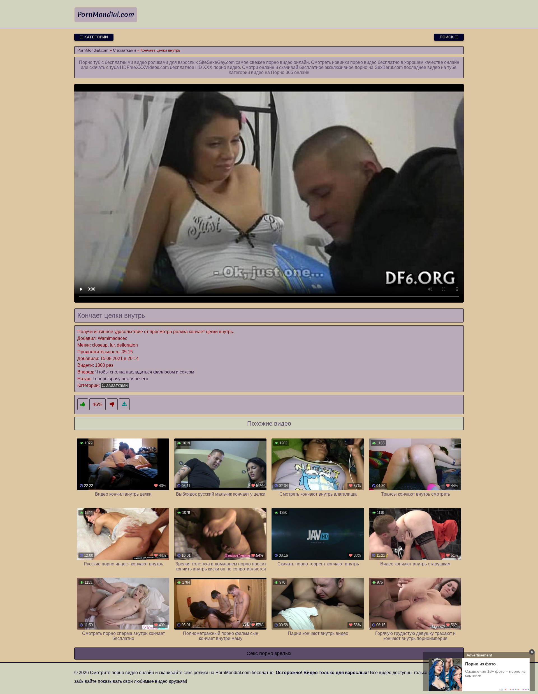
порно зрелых (275, 653)
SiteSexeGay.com (217, 62)
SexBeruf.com (389, 67)
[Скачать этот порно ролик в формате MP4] (124, 404)
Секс (252, 653)
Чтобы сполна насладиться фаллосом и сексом (144, 372)
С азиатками (115, 385)
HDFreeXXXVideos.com (144, 67)
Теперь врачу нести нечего (120, 378)
